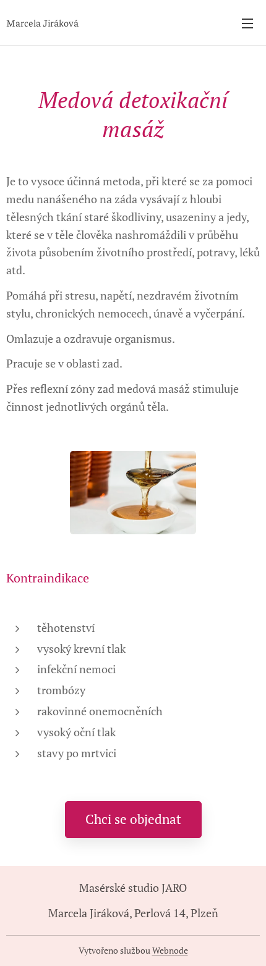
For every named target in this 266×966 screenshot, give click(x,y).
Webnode (170, 950)
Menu (247, 22)
